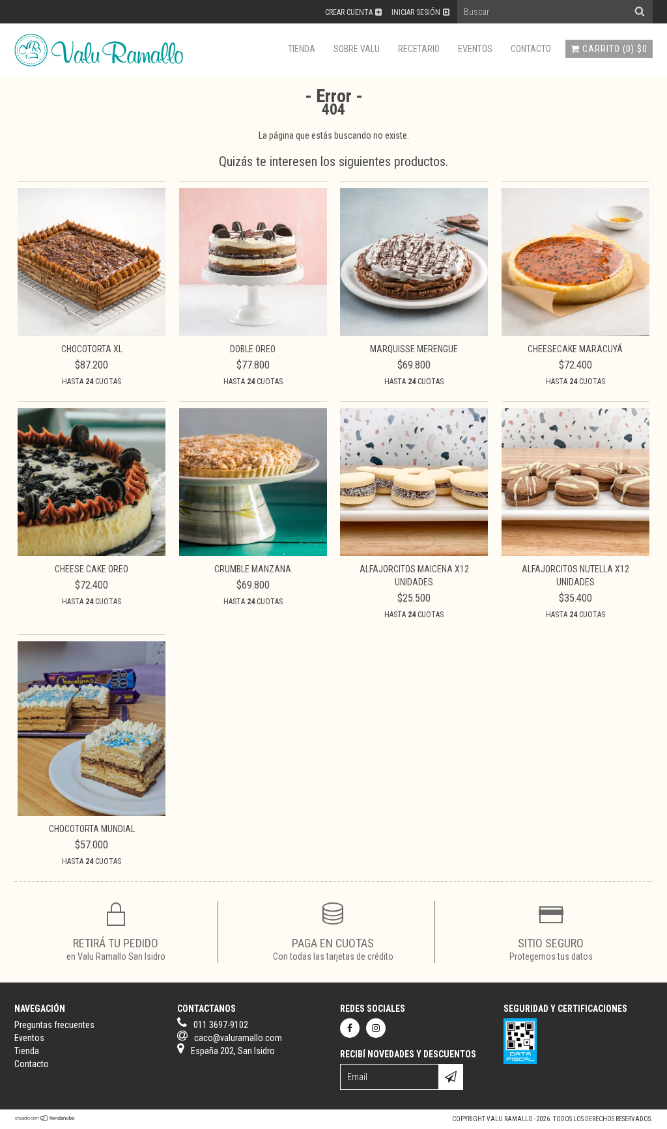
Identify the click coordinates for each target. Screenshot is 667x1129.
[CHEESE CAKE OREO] (91, 553)
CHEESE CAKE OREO (91, 569)
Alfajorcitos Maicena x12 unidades (414, 575)
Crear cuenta (349, 12)
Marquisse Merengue (414, 349)
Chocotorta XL (91, 349)
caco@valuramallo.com (238, 1038)
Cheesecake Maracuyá (575, 349)
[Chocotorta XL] (91, 333)
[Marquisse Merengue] (414, 333)
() (614, 49)
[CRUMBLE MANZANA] (253, 553)
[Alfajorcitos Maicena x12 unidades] (414, 553)
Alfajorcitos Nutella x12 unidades (575, 575)
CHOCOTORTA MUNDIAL (92, 829)
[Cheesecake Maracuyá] (575, 333)
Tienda (301, 49)
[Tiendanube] (45, 1118)
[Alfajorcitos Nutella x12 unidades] (575, 553)
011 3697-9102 (220, 1025)
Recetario (419, 49)
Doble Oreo (253, 349)
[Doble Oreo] (253, 333)
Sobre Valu (357, 49)
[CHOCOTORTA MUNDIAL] (91, 812)
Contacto (531, 49)
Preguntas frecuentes (54, 1025)
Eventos (475, 49)
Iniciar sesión (415, 12)
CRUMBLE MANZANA (252, 569)
